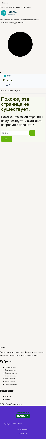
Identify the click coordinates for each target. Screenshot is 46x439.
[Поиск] (23, 69)
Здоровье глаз (5, 20)
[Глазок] (23, 17)
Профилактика (16, 20)
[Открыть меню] (23, 72)
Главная (8, 397)
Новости (23, 434)
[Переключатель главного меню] (8, 85)
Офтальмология (11, 384)
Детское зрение (27, 20)
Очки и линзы (10, 376)
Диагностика (19, 23)
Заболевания (9, 23)
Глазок (8, 80)
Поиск (28, 7)
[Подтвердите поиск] (32, 133)
